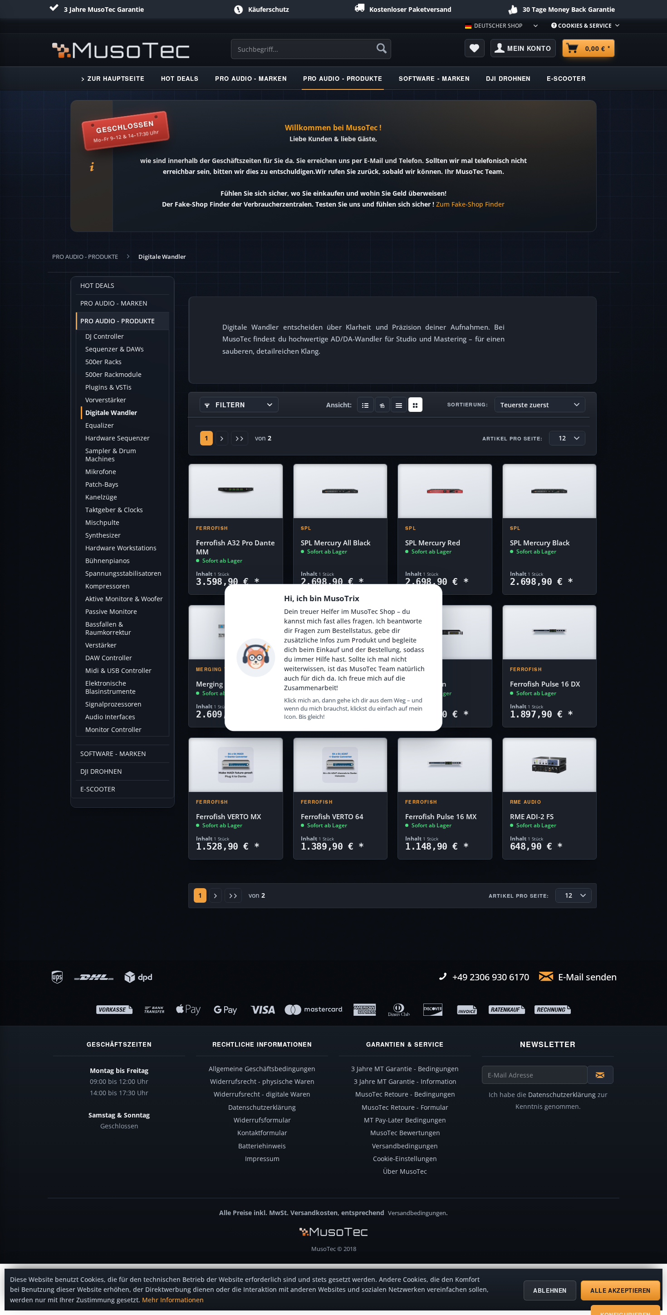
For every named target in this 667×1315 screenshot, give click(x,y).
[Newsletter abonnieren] (600, 1075)
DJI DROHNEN (101, 771)
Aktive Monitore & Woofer (124, 599)
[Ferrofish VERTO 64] (340, 765)
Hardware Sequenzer (117, 438)
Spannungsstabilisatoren (123, 573)
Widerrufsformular (262, 1120)
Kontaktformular (262, 1133)
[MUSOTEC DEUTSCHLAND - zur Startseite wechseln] (120, 50)
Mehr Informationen (173, 1300)
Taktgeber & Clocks (114, 510)
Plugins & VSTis (108, 387)
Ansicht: (339, 404)
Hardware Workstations (121, 548)
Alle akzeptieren (620, 1290)
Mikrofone (100, 472)
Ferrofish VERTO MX (228, 816)
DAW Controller (108, 658)
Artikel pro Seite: (512, 438)
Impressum (262, 1159)
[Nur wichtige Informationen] (415, 404)
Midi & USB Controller (118, 671)
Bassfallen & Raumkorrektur (108, 628)
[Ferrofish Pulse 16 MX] (445, 765)
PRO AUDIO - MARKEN (113, 303)
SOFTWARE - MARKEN (113, 754)
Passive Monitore (111, 612)
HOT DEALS (97, 286)
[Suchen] (381, 48)
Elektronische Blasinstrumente (110, 687)
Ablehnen (550, 1290)
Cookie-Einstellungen (405, 1159)
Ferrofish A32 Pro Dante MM (235, 547)
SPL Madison (425, 684)
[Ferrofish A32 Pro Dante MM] (236, 491)
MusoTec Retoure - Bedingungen (405, 1094)
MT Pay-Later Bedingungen (405, 1120)
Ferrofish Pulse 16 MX (440, 816)
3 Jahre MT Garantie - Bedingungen (405, 1069)
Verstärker (101, 645)
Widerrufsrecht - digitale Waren (262, 1094)
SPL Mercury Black (540, 543)
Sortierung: (467, 404)
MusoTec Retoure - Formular (405, 1107)
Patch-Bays (101, 484)
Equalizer (99, 425)
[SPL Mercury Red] (445, 491)
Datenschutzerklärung (262, 1107)
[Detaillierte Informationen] (365, 404)
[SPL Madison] (445, 632)
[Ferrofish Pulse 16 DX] (550, 632)
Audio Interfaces (110, 717)
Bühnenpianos (107, 561)
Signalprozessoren (113, 704)
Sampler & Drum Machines (110, 455)
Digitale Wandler (111, 413)
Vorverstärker (105, 400)
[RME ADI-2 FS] (550, 765)
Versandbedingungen (405, 1146)
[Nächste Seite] (222, 438)
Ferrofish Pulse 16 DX (545, 684)
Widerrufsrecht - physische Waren (262, 1082)
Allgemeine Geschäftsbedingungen (262, 1069)
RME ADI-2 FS (532, 816)
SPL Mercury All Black (336, 543)
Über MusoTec (405, 1171)
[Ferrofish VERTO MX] (236, 765)
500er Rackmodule (113, 375)
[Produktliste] (399, 404)
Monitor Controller (113, 730)
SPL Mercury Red (432, 543)
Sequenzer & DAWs (114, 349)
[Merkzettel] (475, 48)
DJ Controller (104, 336)
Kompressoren (107, 586)
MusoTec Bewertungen (405, 1133)
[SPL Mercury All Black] (340, 491)
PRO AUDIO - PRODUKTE (117, 321)
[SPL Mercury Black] (550, 491)
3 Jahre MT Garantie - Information (405, 1082)
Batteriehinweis (262, 1146)
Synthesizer (103, 535)
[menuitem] (581, 25)
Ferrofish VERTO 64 (332, 816)
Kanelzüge (101, 497)
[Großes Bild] (382, 404)
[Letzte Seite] (239, 438)
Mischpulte (102, 523)
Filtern (229, 404)
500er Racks (103, 362)
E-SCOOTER (97, 789)
